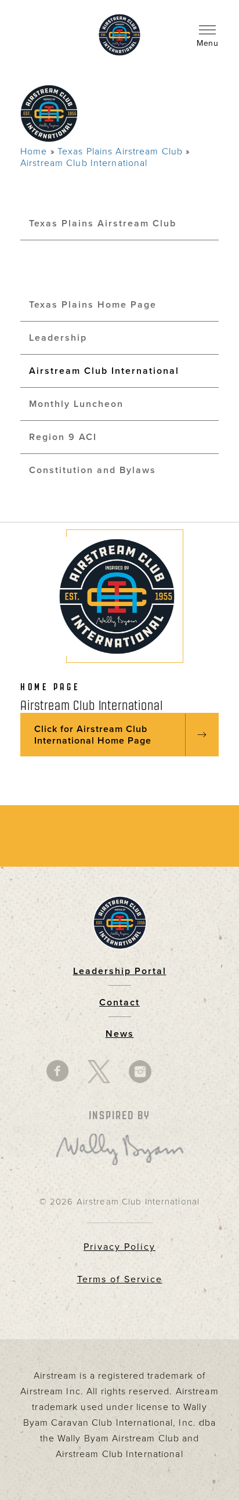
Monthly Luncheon (76, 404)
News (120, 1034)
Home (33, 151)
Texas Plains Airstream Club (120, 151)
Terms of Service (119, 1279)
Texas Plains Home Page (93, 305)
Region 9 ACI (63, 437)
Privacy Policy (119, 1247)
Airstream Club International (83, 163)
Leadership (58, 338)
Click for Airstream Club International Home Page (92, 735)
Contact (119, 1002)
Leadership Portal (119, 971)
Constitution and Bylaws (92, 470)
